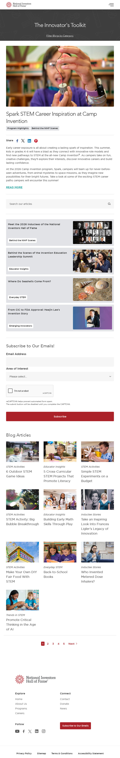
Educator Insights (18, 269)
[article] (22, 463)
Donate (64, 703)
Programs (21, 708)
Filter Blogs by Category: (60, 35)
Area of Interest (17, 368)
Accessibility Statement (91, 753)
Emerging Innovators (20, 326)
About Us (21, 703)
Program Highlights (18, 128)
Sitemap (41, 753)
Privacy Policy (24, 753)
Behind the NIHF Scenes (45, 128)
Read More (14, 187)
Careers (19, 713)
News (63, 708)
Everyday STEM (17, 297)
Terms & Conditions (61, 753)
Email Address (16, 353)
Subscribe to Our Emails (75, 725)
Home (18, 699)
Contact (65, 699)
